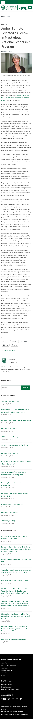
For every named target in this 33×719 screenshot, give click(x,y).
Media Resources (6, 684)
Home (3, 16)
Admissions (4, 668)
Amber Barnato (10, 350)
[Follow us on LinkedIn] (21, 699)
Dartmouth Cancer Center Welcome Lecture (16, 420)
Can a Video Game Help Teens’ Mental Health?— (14, 537)
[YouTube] (4, 699)
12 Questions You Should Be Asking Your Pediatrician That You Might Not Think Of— (16, 616)
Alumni (3, 673)
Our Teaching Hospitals (8, 665)
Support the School (7, 670)
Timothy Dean (7, 51)
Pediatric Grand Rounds (9, 428)
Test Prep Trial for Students (10, 401)
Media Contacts (6, 687)
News (8, 16)
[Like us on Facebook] (14, 699)
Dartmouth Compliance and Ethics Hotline (14, 714)
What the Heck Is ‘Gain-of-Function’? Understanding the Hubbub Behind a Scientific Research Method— (14, 591)
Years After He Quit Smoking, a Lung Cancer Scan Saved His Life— (16, 571)
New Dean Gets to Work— (14, 639)
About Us (4, 663)
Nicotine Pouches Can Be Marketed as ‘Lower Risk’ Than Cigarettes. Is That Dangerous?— (14, 629)
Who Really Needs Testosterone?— (14, 580)
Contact (3, 675)
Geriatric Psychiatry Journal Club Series (14, 445)
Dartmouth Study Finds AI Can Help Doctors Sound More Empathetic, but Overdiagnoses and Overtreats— (16, 549)
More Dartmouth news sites (10, 689)
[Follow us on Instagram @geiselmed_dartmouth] (18, 699)
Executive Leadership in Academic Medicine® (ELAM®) (15, 97)
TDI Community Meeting (9, 437)
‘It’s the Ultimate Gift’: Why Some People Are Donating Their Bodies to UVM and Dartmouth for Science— (15, 603)
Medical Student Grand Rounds (12, 504)
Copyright (4, 707)
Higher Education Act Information (12, 712)
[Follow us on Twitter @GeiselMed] (10, 699)
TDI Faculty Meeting (8, 521)
